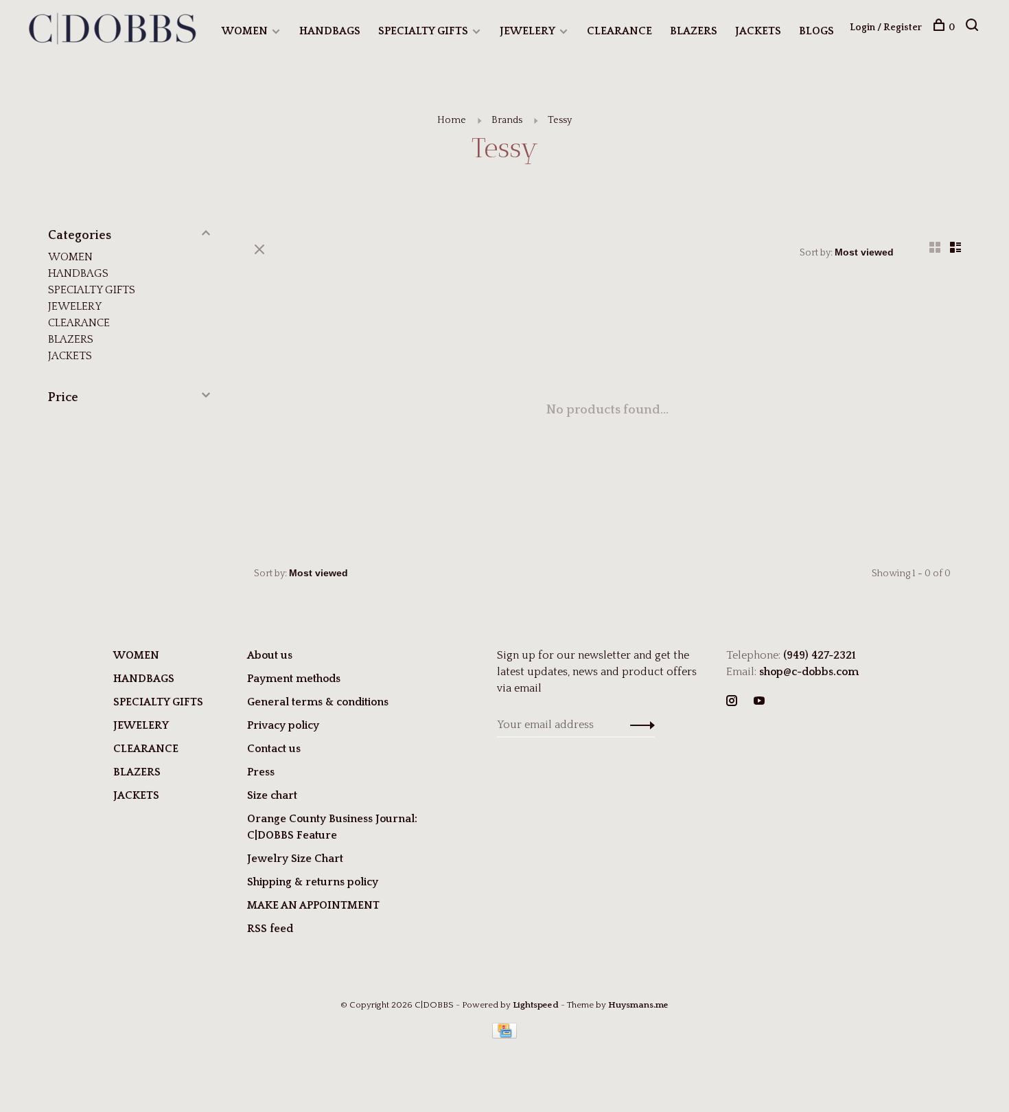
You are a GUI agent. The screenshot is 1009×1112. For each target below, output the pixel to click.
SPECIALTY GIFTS (423, 31)
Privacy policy (283, 725)
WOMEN (245, 31)
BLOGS (816, 31)
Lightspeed (536, 1005)
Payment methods (293, 678)
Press (261, 772)
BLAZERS (693, 31)
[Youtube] (759, 702)
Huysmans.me (638, 1005)
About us (269, 655)
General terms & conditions (317, 702)
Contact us (274, 748)
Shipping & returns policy (312, 882)
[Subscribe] (639, 725)
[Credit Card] (504, 1035)
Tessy (560, 120)
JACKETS (758, 31)
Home (451, 120)
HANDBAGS (329, 31)
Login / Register (886, 27)
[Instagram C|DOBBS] (731, 702)
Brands (506, 120)
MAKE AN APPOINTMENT (313, 905)
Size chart (272, 795)
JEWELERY (527, 31)
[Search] (974, 27)
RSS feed (270, 928)
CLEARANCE (619, 31)
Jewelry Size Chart (295, 858)
